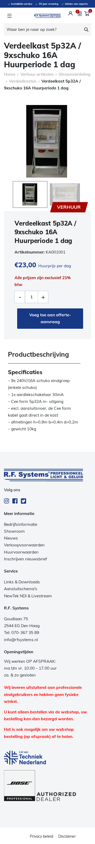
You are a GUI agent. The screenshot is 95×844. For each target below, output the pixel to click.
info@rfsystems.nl (21, 639)
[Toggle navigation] (9, 15)
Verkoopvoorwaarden (24, 544)
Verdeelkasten (22, 81)
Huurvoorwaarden (21, 552)
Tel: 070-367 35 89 (21, 632)
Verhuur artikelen (37, 74)
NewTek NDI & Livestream (28, 595)
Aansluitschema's (20, 588)
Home (9, 74)
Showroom (14, 531)
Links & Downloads (22, 581)
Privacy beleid (41, 836)
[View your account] (71, 13)
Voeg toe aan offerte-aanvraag (50, 318)
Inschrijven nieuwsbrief (25, 558)
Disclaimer (67, 836)
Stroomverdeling (75, 74)
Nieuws (11, 538)
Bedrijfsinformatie (20, 524)
